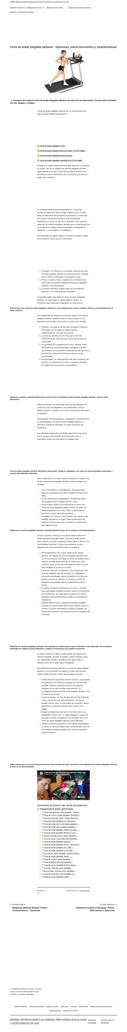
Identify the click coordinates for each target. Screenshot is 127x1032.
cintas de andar (85, 890)
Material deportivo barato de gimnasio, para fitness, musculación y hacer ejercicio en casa (39, 2)
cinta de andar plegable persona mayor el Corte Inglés (62, 151)
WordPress (105, 1023)
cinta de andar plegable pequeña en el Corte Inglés (61, 160)
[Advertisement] (63, 30)
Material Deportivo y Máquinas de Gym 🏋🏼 (27, 8)
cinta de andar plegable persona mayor (56, 156)
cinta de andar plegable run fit (52, 146)
